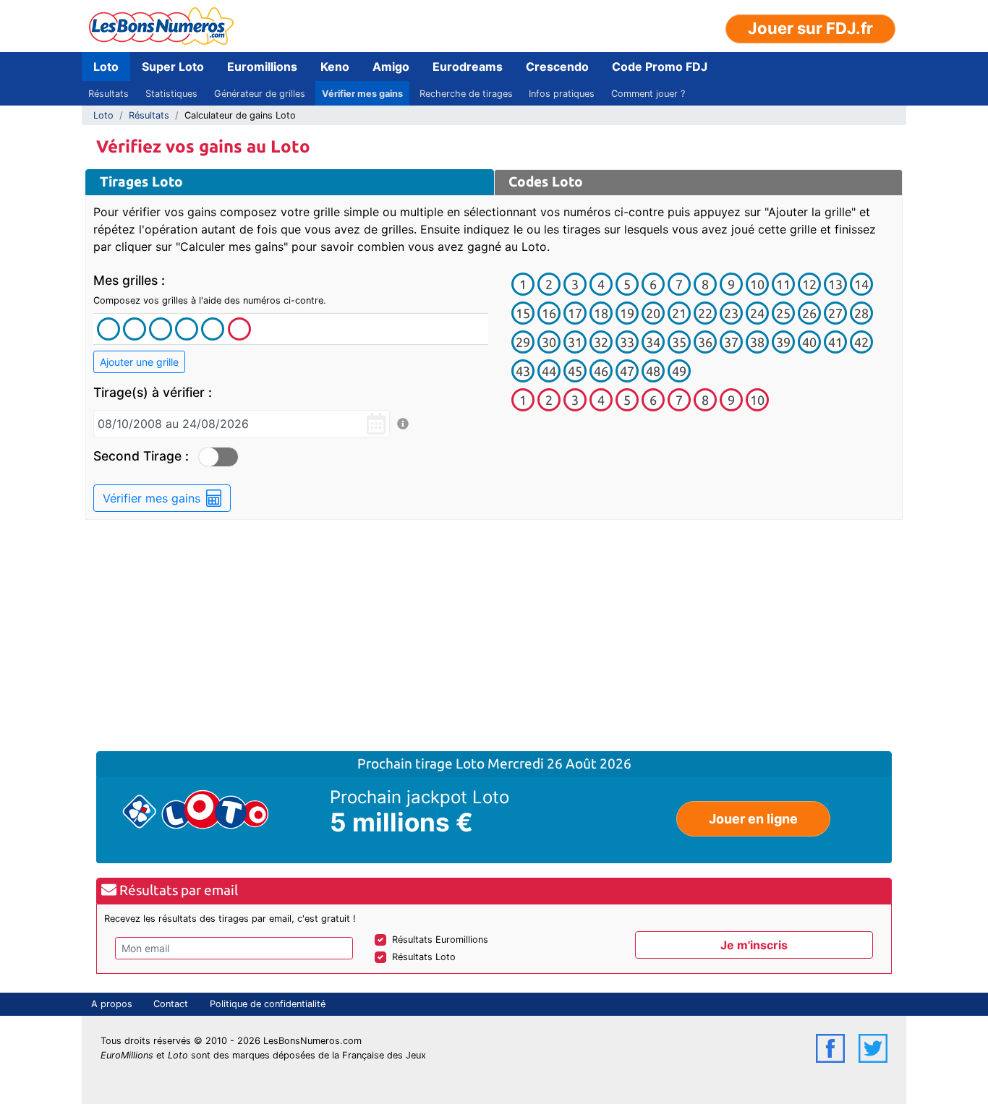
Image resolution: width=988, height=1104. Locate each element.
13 (835, 284)
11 (783, 284)
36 (705, 342)
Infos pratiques (562, 93)
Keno (334, 66)
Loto (106, 66)
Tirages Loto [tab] (141, 181)
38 (757, 342)
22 (705, 313)
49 (679, 371)
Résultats (108, 93)
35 (679, 342)
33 (627, 342)
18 (601, 313)
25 (783, 313)
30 (549, 342)
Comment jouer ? (648, 93)
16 (549, 313)
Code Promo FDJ (659, 66)
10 (757, 284)
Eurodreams (468, 66)
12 (809, 284)
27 (835, 313)
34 (653, 342)
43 (523, 371)
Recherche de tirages (466, 93)
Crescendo (557, 66)
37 (731, 342)
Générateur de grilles (259, 93)
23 (731, 313)
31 (575, 342)
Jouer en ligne (753, 818)
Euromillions (262, 66)
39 (783, 342)
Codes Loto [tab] (545, 181)
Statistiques (171, 93)
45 (575, 371)
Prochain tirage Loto (422, 763)
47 (627, 371)
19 (627, 313)
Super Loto (173, 66)
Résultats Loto (424, 956)
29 (523, 342)
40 (809, 342)
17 (575, 313)
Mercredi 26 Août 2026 (559, 763)
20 (653, 313)
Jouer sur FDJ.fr (810, 28)
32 (601, 342)
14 (861, 284)
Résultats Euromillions (440, 939)
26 (809, 313)
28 (861, 313)
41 (835, 342)
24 (757, 313)
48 (653, 371)
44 (549, 371)
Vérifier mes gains (362, 93)
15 (523, 313)
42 (861, 342)
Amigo (390, 66)
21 (679, 313)
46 (601, 371)
